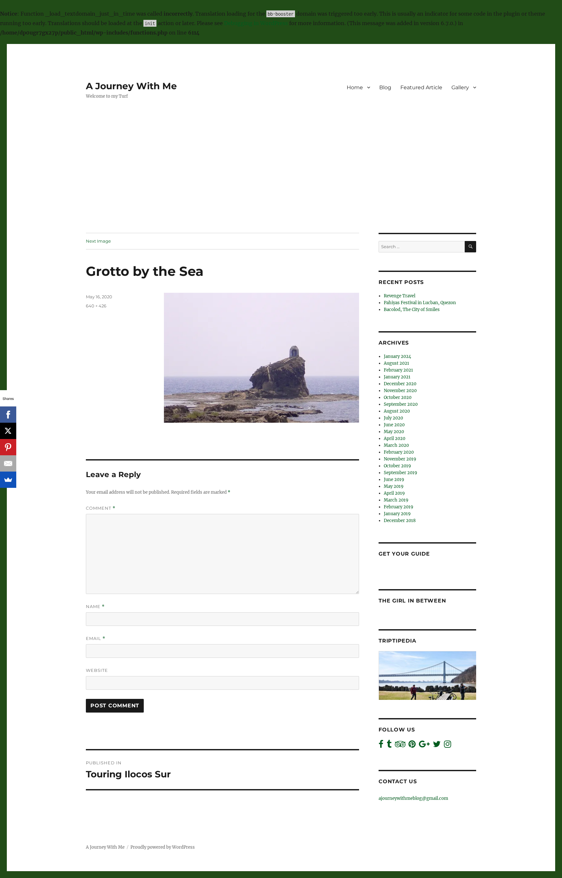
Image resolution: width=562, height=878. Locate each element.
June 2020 (394, 425)
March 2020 (396, 445)
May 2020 (394, 431)
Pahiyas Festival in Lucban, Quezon (420, 302)
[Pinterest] (8, 447)
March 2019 (396, 500)
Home (355, 87)
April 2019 (394, 493)
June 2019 (394, 479)
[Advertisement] (281, 184)
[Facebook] (8, 414)
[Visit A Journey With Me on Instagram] (447, 745)
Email (95, 638)
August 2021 (396, 363)
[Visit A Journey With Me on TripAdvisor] (400, 745)
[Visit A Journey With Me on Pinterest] (412, 745)
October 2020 (397, 397)
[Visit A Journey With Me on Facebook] (381, 745)
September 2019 (400, 472)
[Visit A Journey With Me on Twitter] (437, 745)
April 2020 (394, 438)
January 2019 (397, 514)
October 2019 (397, 466)
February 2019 (398, 507)
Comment (100, 508)
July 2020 (393, 418)
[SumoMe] (8, 480)
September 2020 (401, 404)
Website (97, 670)
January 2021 (397, 377)
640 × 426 (96, 305)
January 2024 (397, 356)
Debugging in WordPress (256, 23)
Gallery (460, 87)
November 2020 (400, 390)
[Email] (8, 463)
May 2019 (394, 486)
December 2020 (400, 384)
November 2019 (400, 459)
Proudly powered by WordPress (162, 847)
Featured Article (421, 87)
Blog (385, 87)
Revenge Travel (399, 296)
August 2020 (397, 411)
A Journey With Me (131, 86)
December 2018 (400, 520)
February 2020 (399, 452)
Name (95, 606)
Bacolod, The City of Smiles (412, 309)
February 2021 (398, 370)
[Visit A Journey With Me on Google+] (424, 745)
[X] (8, 431)
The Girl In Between (412, 601)
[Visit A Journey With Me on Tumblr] (389, 745)
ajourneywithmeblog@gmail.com (413, 798)
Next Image (98, 241)
